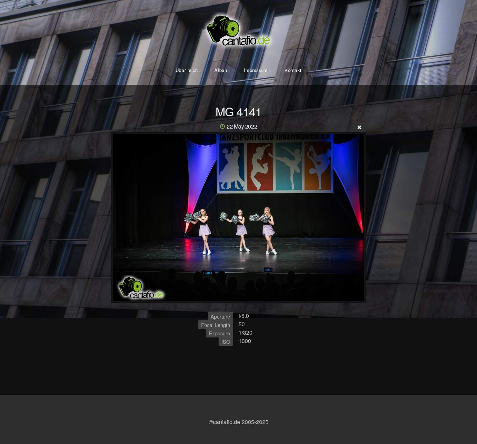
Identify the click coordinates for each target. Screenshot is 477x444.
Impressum (256, 70)
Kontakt (293, 70)
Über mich (187, 70)
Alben (220, 70)
